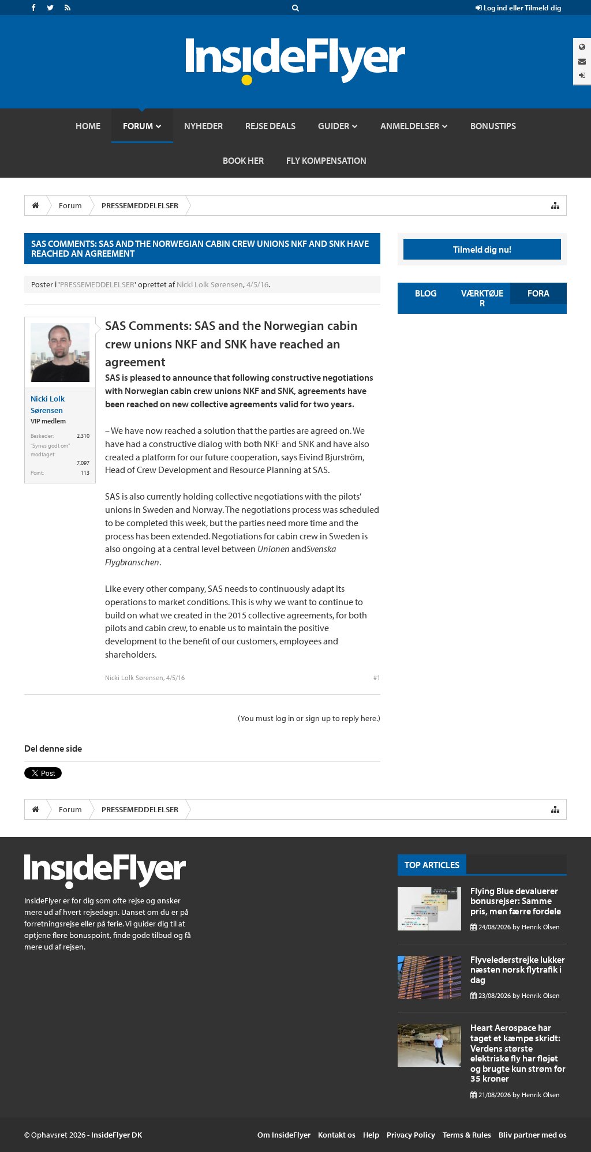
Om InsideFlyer (284, 1135)
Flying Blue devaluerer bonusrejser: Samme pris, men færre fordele (515, 901)
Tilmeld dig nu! (482, 249)
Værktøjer (482, 298)
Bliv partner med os (533, 1135)
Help (371, 1135)
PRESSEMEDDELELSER (97, 284)
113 (85, 472)
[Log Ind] (582, 75)
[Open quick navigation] (555, 205)
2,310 (83, 436)
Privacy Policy (411, 1135)
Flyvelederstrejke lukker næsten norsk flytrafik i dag (517, 969)
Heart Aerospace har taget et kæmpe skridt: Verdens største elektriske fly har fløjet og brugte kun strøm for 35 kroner (518, 1053)
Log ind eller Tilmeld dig (521, 7)
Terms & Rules (467, 1135)
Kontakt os (337, 1135)
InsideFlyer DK (116, 1135)
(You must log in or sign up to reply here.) (309, 718)
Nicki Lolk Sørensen (210, 284)
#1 (376, 677)
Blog (426, 293)
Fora (538, 293)
